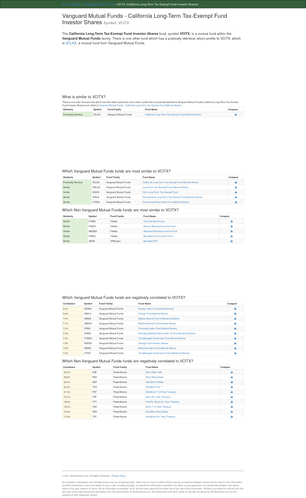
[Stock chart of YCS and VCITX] (231, 387)
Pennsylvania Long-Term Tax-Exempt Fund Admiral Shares (172, 197)
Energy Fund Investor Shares (153, 343)
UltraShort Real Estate (157, 411)
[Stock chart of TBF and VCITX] (231, 397)
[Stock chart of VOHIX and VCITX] (236, 192)
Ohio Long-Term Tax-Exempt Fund (160, 192)
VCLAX (71, 42)
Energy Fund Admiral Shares (153, 313)
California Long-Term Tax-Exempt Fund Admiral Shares (173, 114)
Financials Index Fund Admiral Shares (157, 328)
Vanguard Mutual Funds (99, 4)
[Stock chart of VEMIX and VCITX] (235, 333)
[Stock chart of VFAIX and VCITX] (235, 328)
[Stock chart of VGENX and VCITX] (235, 343)
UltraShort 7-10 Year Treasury (161, 391)
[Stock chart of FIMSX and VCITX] (231, 236)
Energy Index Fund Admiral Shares (156, 308)
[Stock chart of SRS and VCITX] (231, 411)
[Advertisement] (153, 70)
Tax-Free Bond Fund (153, 221)
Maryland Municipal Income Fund (160, 231)
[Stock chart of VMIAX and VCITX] (235, 348)
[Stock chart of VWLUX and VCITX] (236, 187)
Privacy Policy (118, 475)
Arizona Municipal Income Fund (159, 226)
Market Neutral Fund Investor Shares (157, 323)
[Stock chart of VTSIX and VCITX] (235, 353)
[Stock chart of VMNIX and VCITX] (235, 318)
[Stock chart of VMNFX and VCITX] (235, 323)
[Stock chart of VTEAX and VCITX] (236, 202)
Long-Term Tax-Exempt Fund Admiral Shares (165, 187)
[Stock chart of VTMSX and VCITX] (235, 338)
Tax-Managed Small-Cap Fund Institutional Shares (163, 353)
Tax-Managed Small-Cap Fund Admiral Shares (162, 338)
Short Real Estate (154, 377)
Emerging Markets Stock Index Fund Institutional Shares (166, 333)
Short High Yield (154, 372)
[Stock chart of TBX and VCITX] (231, 407)
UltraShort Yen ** (154, 387)
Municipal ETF (150, 241)
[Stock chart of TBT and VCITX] (231, 416)
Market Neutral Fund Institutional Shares (158, 318)
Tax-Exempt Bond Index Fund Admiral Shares (166, 202)
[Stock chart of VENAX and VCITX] (235, 308)
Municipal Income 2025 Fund (158, 236)
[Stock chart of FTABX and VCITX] (231, 221)
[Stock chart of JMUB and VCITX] (231, 241)
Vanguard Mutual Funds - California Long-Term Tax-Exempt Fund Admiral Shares (140, 105)
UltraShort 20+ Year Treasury (160, 416)
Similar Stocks (71, 4)
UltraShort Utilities (155, 382)
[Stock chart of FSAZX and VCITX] (231, 226)
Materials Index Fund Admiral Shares (157, 348)
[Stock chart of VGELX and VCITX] (235, 313)
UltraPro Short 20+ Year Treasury (162, 401)
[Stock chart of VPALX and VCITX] (236, 197)
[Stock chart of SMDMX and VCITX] (231, 231)
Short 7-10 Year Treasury (158, 406)
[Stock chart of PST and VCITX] (231, 392)
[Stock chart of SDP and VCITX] (231, 382)
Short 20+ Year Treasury (158, 396)
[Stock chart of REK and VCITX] (231, 377)
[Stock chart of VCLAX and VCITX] (235, 114)
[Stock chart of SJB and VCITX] (231, 372)
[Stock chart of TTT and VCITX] (231, 402)
